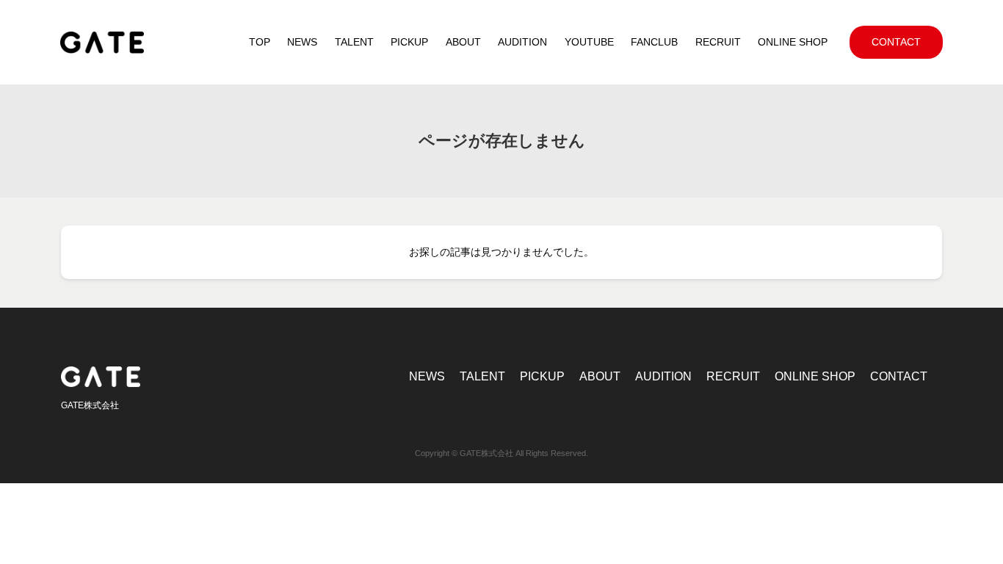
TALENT (482, 376)
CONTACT (898, 376)
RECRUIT (733, 376)
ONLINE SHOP (815, 376)
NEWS (427, 376)
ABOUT (599, 376)
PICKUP (542, 376)
